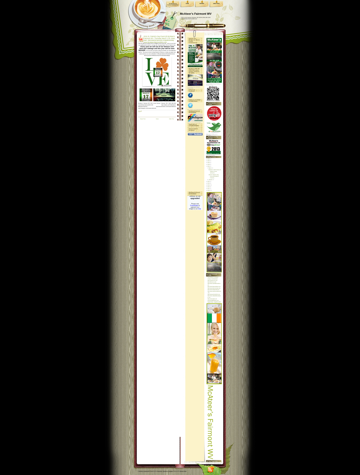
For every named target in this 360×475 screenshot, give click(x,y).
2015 (208, 181)
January (210, 179)
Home (157, 118)
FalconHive (159, 471)
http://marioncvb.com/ (212, 280)
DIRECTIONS (216, 3)
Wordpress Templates (168, 471)
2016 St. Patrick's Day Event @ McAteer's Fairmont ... (214, 176)
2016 (208, 166)
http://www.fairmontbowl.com (214, 286)
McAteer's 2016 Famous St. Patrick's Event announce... (215, 171)
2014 (208, 183)
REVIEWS (202, 3)
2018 (208, 164)
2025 (208, 160)
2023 (208, 162)
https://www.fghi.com (212, 298)
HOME (187, 3)
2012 (208, 186)
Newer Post (143, 118)
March (210, 168)
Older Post (171, 118)
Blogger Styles (183, 471)
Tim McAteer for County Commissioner (172, 4)
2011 (208, 188)
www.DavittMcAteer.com (213, 300)
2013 (208, 185)
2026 (208, 159)
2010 (208, 190)
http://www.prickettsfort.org (214, 294)
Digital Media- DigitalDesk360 (214, 302)
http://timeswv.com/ (212, 281)
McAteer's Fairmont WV (196, 13)
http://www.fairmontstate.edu (214, 288)
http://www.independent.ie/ (213, 289)
